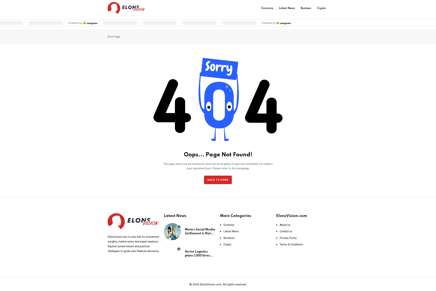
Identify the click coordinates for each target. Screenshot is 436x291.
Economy (267, 8)
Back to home (217, 180)
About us (285, 225)
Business (306, 8)
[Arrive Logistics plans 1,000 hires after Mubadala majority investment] (172, 253)
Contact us (286, 231)
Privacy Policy (288, 238)
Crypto (321, 8)
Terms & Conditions (291, 244)
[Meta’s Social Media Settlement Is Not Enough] (172, 231)
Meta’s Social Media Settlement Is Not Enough (200, 233)
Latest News (287, 8)
